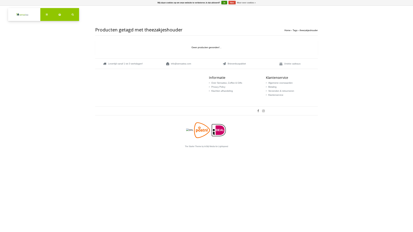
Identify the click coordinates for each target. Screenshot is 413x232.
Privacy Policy (218, 87)
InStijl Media (209, 146)
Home (287, 30)
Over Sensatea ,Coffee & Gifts (226, 83)
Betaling (272, 87)
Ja (224, 3)
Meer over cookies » (246, 3)
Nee (232, 3)
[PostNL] (202, 130)
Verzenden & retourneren (281, 91)
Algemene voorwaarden (280, 83)
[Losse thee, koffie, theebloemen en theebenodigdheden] (24, 14)
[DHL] (190, 130)
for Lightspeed (222, 146)
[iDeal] (219, 130)
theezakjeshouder (309, 30)
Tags (295, 30)
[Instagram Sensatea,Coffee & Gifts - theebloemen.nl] (264, 111)
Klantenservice (275, 95)
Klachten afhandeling (222, 91)
